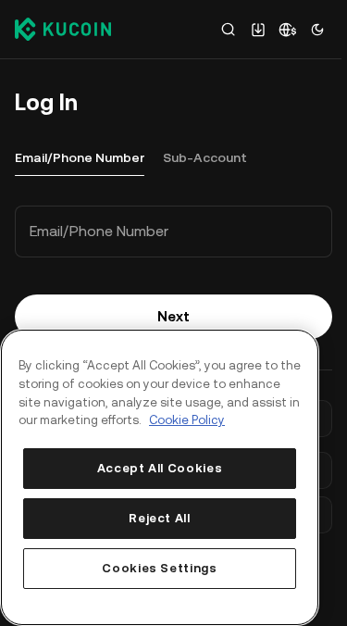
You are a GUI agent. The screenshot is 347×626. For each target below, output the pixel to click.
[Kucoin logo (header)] (63, 29)
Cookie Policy (187, 420)
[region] (159, 477)
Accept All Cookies (160, 468)
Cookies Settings (159, 568)
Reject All (160, 518)
